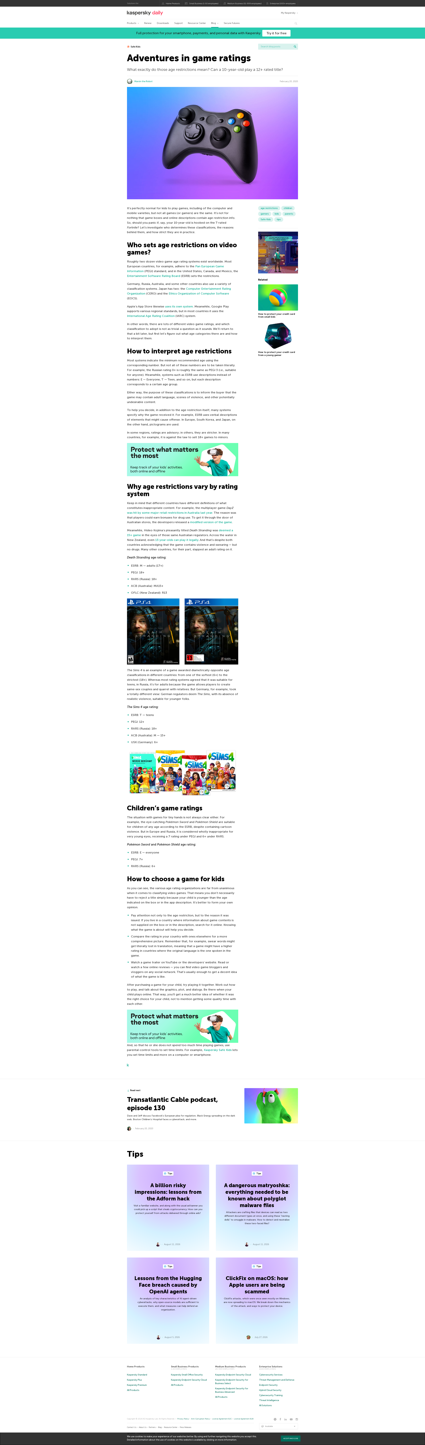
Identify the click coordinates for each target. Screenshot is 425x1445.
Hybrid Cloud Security (270, 1390)
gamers (265, 213)
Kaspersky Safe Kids (218, 1050)
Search (295, 47)
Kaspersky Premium (137, 1385)
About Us (142, 1427)
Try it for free (276, 33)
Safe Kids (135, 46)
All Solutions (265, 1405)
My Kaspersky (288, 12)
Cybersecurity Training (271, 1395)
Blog (213, 23)
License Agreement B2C (222, 1419)
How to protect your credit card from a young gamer (276, 354)
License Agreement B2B (244, 1419)
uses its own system (179, 306)
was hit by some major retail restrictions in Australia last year (169, 513)
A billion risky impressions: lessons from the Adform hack (168, 1192)
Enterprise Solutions (270, 1366)
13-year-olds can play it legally (176, 540)
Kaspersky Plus (134, 1380)
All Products (133, 1390)
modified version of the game (211, 522)
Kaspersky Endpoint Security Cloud (189, 1380)
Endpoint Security (268, 1385)
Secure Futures (232, 23)
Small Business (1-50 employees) (203, 3)
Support (178, 23)
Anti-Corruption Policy (200, 1419)
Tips (169, 1173)
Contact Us (131, 1427)
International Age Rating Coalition (151, 316)
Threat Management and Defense (276, 1380)
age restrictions (269, 208)
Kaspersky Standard (137, 1374)
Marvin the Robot (143, 81)
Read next (135, 1090)
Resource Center (197, 23)
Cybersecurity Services (271, 1374)
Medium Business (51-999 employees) (244, 3)
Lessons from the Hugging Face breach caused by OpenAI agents (168, 1285)
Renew (148, 23)
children (288, 208)
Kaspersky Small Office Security (187, 1374)
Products (131, 23)
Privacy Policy (183, 1419)
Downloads (163, 23)
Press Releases (185, 1427)
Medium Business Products (230, 1366)
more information (227, 1440)
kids (277, 213)
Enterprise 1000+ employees (283, 3)
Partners (152, 1427)
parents (289, 213)
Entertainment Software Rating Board (153, 276)
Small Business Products (185, 1366)
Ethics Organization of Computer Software (199, 293)
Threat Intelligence (269, 1400)
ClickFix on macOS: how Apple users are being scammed (257, 1285)
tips (279, 219)
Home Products (173, 3)
